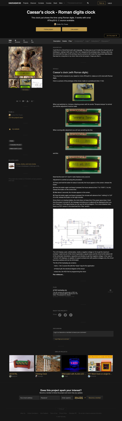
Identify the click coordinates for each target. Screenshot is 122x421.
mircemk (93, 376)
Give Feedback (44, 413)
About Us (22, 413)
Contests (41, 3)
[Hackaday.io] (15, 3)
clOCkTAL (13, 373)
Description (57, 41)
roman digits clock (16, 148)
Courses (48, 3)
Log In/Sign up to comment (62, 339)
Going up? (61, 409)
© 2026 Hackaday (61, 416)
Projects (25, 3)
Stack (55, 3)
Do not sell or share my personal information (90, 413)
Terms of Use (53, 413)
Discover (33, 3)
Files (71, 41)
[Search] (88, 3)
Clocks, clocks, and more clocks (26, 164)
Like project (74, 29)
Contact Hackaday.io (32, 413)
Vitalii (66, 376)
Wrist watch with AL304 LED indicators (77, 373)
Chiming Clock (41, 373)
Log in (110, 3)
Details (64, 41)
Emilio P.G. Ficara (62, 24)
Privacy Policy (63, 413)
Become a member (46, 393)
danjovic (14, 376)
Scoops (40, 376)
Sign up (101, 3)
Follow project (48, 29)
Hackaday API (73, 413)
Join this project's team (16, 118)
